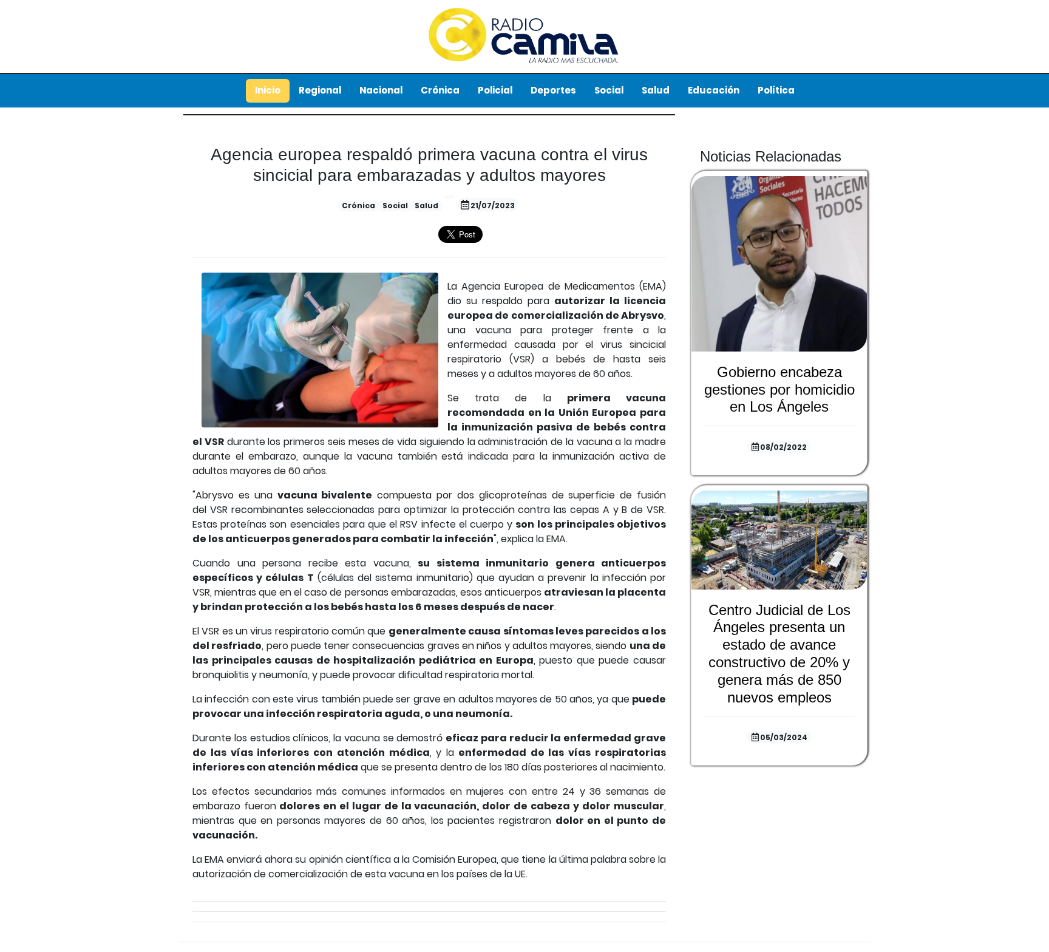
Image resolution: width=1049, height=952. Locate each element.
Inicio (267, 90)
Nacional (380, 90)
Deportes (553, 90)
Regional (320, 90)
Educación (713, 90)
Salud (656, 90)
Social (608, 90)
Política (776, 90)
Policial (495, 90)
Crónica (440, 90)
